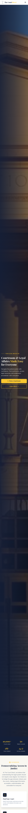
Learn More (13, 386)
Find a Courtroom (15, 381)
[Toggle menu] (25, 2)
